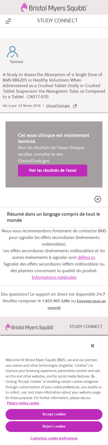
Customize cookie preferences (54, 438)
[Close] (92, 346)
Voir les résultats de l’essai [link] (52, 170)
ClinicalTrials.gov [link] (58, 106)
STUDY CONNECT (57, 21)
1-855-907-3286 (56, 301)
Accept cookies (54, 414)
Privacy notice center (23, 403)
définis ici (86, 258)
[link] (30, 327)
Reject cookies (54, 426)
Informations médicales (54, 277)
